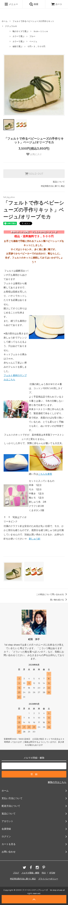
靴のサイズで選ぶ (20, 31)
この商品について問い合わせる (50, 594)
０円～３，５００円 (36, 46)
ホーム (5, 21)
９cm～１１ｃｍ (40, 31)
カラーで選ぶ (18, 36)
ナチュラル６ (11, 26)
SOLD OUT (35, 173)
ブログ (16, 872)
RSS (44, 872)
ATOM (52, 872)
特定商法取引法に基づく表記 (23, 878)
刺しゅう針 (34, 538)
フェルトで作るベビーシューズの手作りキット (33, 21)
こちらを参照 (45, 473)
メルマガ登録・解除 (30, 872)
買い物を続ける (57, 599)
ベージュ (33, 41)
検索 (35, 4)
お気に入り (36, 154)
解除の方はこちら (57, 782)
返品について (59, 181)
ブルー (32, 36)
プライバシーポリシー (48, 878)
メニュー (13, 4)
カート (58, 4)
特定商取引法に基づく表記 (53, 186)
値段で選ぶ (17, 46)
